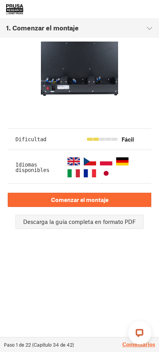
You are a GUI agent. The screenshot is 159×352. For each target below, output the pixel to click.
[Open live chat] (139, 332)
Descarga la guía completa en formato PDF (79, 221)
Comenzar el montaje (79, 199)
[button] (74, 161)
